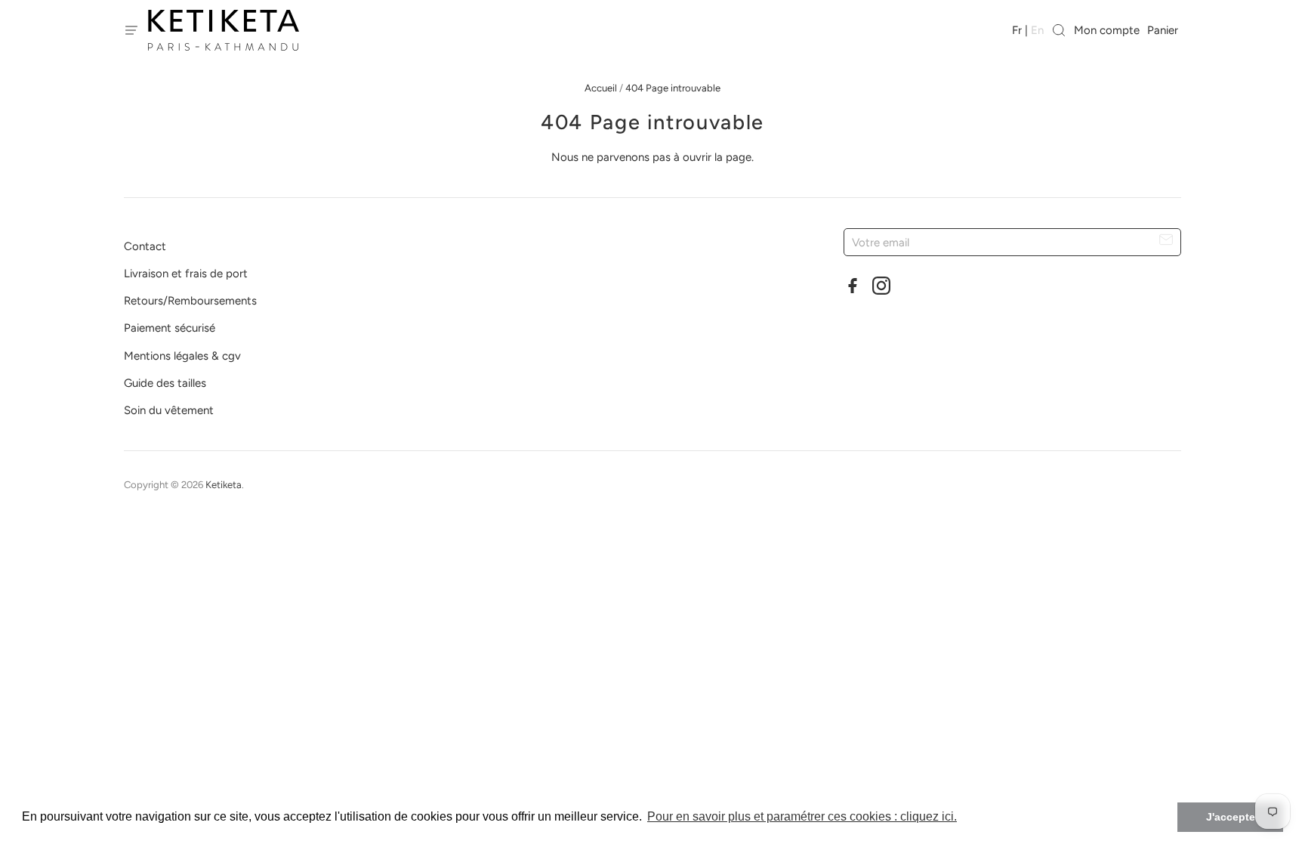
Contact (145, 246)
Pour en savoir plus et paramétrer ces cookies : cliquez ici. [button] (802, 816)
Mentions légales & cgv (182, 356)
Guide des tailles (165, 383)
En (1037, 30)
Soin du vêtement (169, 410)
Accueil (601, 88)
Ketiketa (223, 484)
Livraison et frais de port (186, 273)
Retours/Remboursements (190, 301)
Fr (1017, 30)
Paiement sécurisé (169, 328)
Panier (1164, 30)
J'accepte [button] (1230, 817)
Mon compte (1107, 30)
